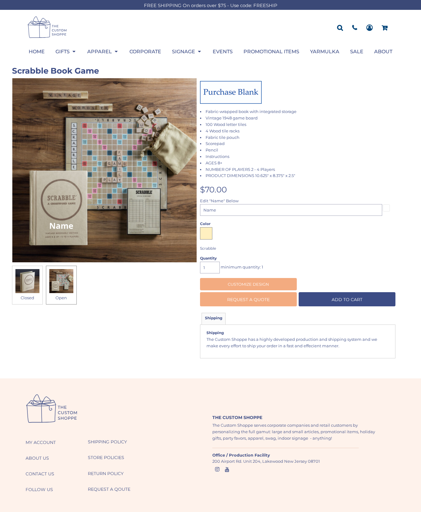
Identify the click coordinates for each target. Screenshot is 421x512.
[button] (66, 51)
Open (61, 297)
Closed (27, 297)
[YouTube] (227, 469)
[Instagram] (217, 469)
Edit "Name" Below (219, 200)
